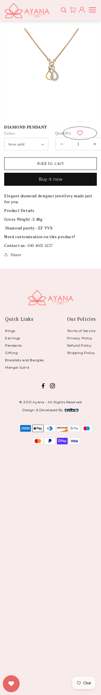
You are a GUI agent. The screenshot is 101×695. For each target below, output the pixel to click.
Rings (10, 331)
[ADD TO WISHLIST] (80, 133)
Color (9, 133)
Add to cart (50, 163)
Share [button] (16, 254)
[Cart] (71, 10)
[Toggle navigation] (93, 10)
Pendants (13, 345)
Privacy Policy (79, 338)
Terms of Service (81, 331)
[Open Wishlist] (11, 683)
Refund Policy (79, 345)
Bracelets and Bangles (24, 360)
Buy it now (51, 179)
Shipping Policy (81, 353)
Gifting (11, 353)
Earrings (12, 338)
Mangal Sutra (17, 367)
